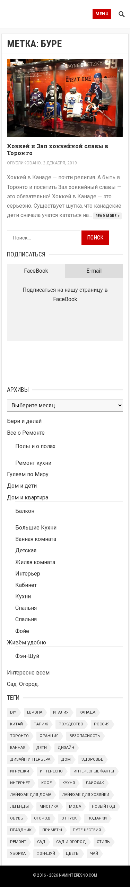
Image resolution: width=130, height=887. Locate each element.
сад (41, 842)
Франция (49, 736)
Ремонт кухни (33, 463)
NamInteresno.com (78, 875)
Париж (41, 724)
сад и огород (71, 842)
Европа (34, 712)
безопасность (84, 736)
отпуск (69, 818)
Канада (87, 712)
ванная (17, 747)
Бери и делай (24, 421)
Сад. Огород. (23, 684)
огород (42, 818)
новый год (103, 806)
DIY (13, 712)
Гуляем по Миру (28, 474)
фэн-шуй (45, 853)
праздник (21, 830)
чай (94, 853)
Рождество (71, 724)
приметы (52, 830)
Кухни (23, 596)
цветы (72, 853)
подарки (97, 818)
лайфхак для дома (30, 795)
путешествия (87, 830)
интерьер (20, 783)
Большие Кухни (36, 527)
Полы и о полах (35, 446)
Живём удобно (26, 642)
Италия (61, 712)
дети (41, 747)
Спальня (26, 608)
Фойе (22, 631)
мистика (49, 806)
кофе (46, 783)
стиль (103, 842)
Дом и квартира (27, 497)
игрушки (19, 771)
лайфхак (95, 783)
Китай (16, 724)
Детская (25, 550)
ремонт (18, 842)
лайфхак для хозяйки (85, 795)
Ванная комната (35, 539)
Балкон (24, 511)
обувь (16, 818)
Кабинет (26, 585)
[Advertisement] (41, 362)
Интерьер (27, 573)
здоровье (92, 759)
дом (66, 759)
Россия (102, 724)
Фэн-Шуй (27, 656)
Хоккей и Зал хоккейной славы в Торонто (57, 149)
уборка (18, 853)
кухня (68, 783)
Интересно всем (28, 672)
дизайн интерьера (30, 759)
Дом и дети (22, 485)
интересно (51, 771)
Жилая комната (35, 562)
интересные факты (93, 771)
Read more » (107, 216)
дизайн (66, 747)
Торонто (19, 736)
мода (75, 806)
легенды (19, 806)
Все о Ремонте (26, 432)
